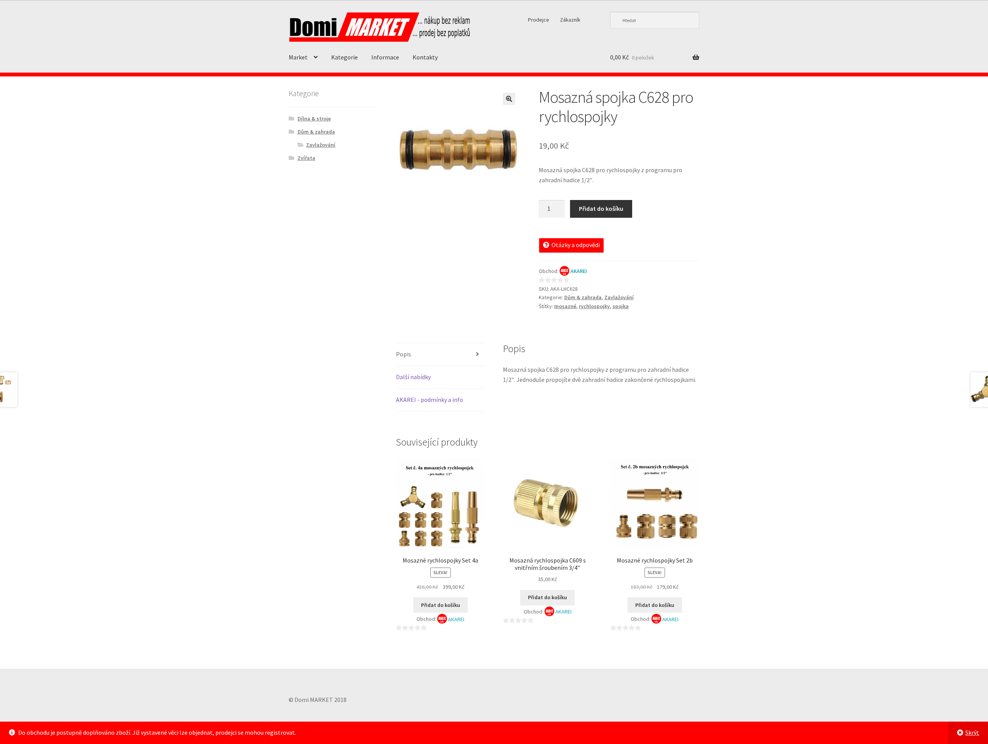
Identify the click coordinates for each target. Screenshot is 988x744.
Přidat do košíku (601, 208)
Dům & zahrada (583, 297)
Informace (385, 57)
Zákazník (570, 19)
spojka (620, 306)
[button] (509, 99)
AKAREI (578, 271)
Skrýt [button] (972, 732)
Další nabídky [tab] (413, 377)
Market (298, 57)
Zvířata (306, 157)
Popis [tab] (403, 354)
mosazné (565, 306)
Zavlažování (619, 297)
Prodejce (538, 19)
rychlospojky (594, 306)
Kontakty (425, 57)
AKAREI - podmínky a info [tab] (429, 399)
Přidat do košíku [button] (440, 605)
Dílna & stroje (314, 118)
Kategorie (344, 57)
